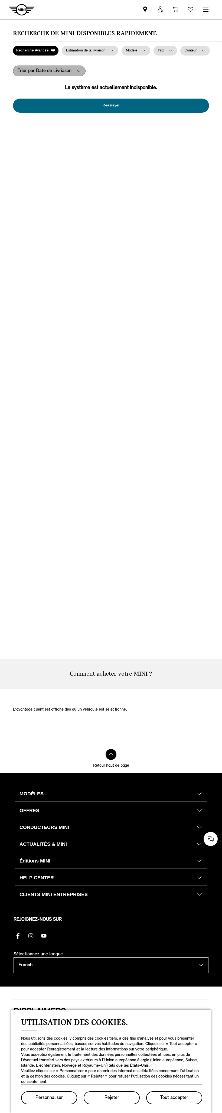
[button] (35, 51)
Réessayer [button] (111, 105)
